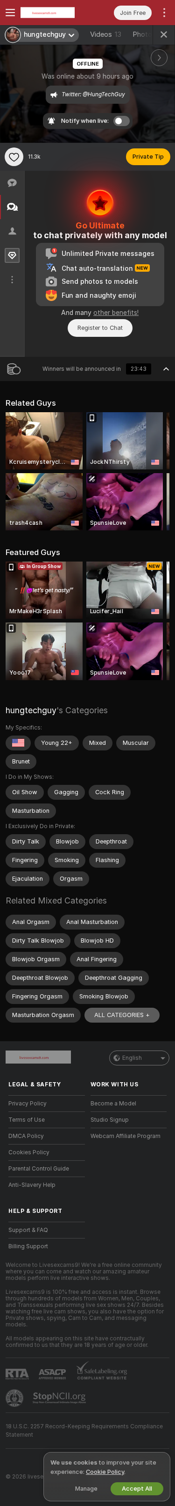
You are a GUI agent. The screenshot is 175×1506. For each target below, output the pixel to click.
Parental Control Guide (38, 1168)
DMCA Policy (26, 1136)
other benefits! (116, 312)
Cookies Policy (28, 1152)
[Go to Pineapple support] (15, 1398)
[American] (18, 743)
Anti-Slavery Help (32, 1185)
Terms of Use (26, 1120)
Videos (105, 34)
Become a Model (113, 1103)
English (132, 1058)
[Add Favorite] (14, 156)
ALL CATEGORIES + (122, 1014)
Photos (148, 34)
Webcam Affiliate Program (126, 1136)
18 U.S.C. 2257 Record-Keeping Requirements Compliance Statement (84, 1430)
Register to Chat (100, 327)
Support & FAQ (28, 1230)
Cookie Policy (105, 1471)
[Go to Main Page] (54, 12)
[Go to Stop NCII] (60, 1398)
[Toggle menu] (10, 12)
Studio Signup (110, 1120)
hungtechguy (31, 710)
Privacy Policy (27, 1103)
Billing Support (28, 1246)
